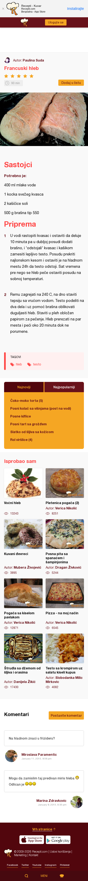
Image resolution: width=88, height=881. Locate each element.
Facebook (12, 865)
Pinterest (65, 865)
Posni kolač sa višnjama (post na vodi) (40, 408)
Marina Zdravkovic (51, 800)
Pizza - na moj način (65, 604)
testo (37, 364)
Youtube (36, 865)
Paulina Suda (33, 60)
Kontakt (33, 855)
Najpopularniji (64, 387)
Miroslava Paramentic (39, 754)
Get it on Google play (58, 839)
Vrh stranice (42, 829)
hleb (19, 364)
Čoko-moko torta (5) (26, 400)
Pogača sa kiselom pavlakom (23, 604)
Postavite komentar (66, 715)
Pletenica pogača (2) (65, 492)
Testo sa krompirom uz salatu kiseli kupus (65, 661)
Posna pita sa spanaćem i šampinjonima (65, 547)
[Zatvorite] (3, 8)
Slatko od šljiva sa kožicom (32, 432)
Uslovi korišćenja (60, 851)
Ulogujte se (55, 22)
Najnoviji (23, 387)
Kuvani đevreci (23, 547)
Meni (44, 876)
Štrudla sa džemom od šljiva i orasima (23, 661)
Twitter (25, 865)
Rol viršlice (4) (21, 440)
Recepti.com (8, 853)
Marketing (20, 855)
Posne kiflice (20, 416)
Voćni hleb (23, 492)
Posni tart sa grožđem (28, 424)
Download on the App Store (31, 839)
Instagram (50, 865)
